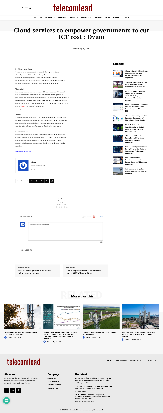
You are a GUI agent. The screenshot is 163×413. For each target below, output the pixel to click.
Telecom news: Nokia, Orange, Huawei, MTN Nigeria (100, 333)
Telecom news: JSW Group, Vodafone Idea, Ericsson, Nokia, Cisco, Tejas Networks (138, 334)
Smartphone (79, 401)
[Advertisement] (130, 193)
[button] (27, 7)
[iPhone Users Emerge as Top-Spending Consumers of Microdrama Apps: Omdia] (118, 118)
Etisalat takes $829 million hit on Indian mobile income (34, 271)
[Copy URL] (31, 181)
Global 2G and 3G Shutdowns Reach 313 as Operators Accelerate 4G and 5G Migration (136, 74)
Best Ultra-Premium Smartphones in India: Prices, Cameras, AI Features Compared (136, 160)
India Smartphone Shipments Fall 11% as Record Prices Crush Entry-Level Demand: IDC (136, 107)
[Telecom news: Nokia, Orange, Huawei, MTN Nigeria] (101, 316)
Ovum (23, 106)
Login (100, 216)
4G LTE (77, 383)
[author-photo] (5, 337)
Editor (33, 162)
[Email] (52, 181)
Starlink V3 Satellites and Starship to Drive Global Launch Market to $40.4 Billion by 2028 (134, 128)
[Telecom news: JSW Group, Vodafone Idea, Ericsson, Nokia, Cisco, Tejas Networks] (140, 316)
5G (75, 391)
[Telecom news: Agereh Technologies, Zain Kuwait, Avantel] (22, 316)
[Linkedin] (36, 181)
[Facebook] (31, 169)
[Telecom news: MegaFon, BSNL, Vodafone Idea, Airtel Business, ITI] (118, 171)
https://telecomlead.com (38, 165)
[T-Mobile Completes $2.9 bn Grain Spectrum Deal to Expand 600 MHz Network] (118, 84)
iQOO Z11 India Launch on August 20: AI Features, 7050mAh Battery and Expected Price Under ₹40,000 (135, 95)
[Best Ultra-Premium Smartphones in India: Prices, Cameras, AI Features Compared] (118, 160)
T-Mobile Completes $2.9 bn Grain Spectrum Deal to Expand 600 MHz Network (136, 84)
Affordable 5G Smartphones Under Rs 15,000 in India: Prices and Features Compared (135, 139)
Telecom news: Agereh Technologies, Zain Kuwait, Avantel (20, 333)
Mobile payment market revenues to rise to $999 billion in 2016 (83, 271)
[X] (35, 169)
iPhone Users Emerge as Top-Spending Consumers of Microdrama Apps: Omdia (136, 118)
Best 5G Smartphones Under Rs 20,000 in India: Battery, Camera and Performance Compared (136, 150)
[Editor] (23, 165)
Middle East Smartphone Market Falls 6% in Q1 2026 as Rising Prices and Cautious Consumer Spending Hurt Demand (60, 335)
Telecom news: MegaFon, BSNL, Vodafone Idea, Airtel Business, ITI (135, 171)
